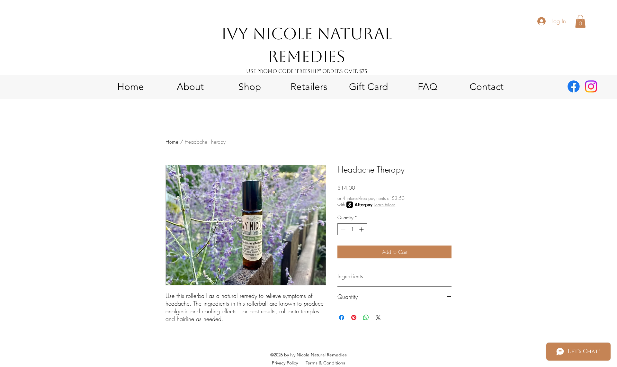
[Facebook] (574, 86)
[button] (580, 21)
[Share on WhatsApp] (366, 317)
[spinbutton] (352, 229)
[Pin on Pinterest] (354, 317)
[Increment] (362, 229)
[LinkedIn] (591, 86)
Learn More (384, 204)
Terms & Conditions (325, 363)
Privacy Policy (285, 363)
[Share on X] (378, 317)
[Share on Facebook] (341, 317)
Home (171, 141)
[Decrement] (342, 229)
